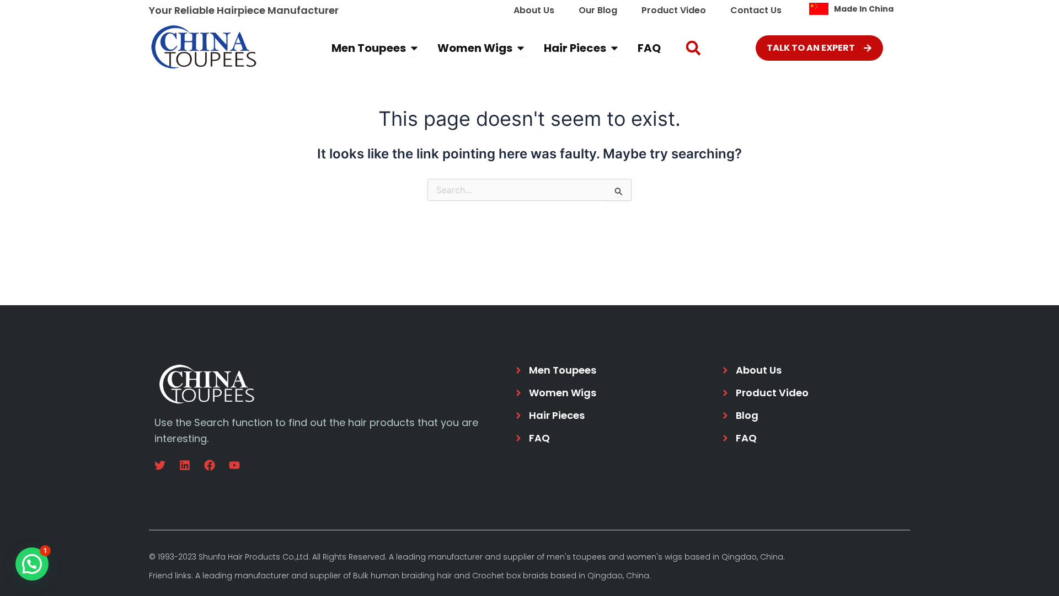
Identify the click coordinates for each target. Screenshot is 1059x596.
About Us (534, 10)
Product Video (673, 10)
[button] (693, 48)
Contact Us (756, 10)
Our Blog (598, 10)
